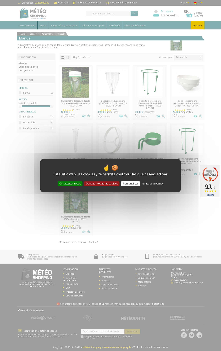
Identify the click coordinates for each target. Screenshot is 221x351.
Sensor (43, 25)
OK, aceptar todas (70, 183)
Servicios (197, 25)
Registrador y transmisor (64, 25)
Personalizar (130, 183)
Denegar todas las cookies (102, 183)
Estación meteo (27, 25)
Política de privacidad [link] (153, 183)
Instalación (115, 25)
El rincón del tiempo (135, 25)
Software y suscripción (93, 25)
